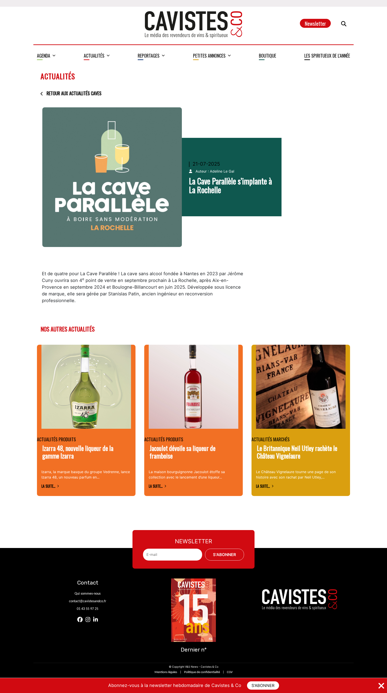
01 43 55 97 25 (87, 609)
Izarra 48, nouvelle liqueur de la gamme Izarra (77, 452)
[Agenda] (46, 55)
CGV (230, 672)
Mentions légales (166, 672)
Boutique (267, 55)
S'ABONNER (263, 685)
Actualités (94, 55)
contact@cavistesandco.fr (87, 601)
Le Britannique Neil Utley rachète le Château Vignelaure (297, 452)
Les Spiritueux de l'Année (327, 55)
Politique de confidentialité (202, 672)
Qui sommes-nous (88, 594)
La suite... (48, 486)
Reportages (148, 55)
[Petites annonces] (212, 55)
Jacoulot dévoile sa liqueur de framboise (182, 452)
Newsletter (315, 23)
